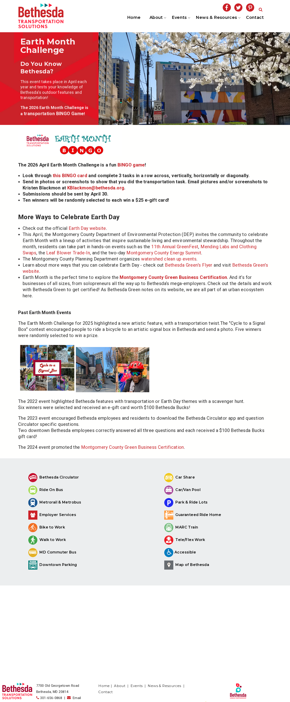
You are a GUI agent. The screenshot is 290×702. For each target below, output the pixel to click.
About (156, 17)
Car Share (184, 477)
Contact (255, 17)
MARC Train (186, 527)
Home (134, 17)
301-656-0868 (51, 698)
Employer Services (57, 515)
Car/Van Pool (187, 490)
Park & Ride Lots (191, 502)
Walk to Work (52, 540)
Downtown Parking (58, 565)
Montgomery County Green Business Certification (132, 447)
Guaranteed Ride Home (197, 515)
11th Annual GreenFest (174, 246)
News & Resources (216, 17)
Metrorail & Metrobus (60, 502)
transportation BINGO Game (54, 113)
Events (179, 17)
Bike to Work (52, 527)
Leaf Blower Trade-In (68, 252)
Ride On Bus (51, 490)
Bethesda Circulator (59, 477)
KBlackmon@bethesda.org (95, 188)
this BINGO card (70, 175)
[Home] (40, 26)
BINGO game (131, 165)
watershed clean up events (168, 259)
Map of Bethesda (191, 565)
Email (76, 698)
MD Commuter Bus (58, 552)
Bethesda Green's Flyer (189, 265)
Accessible (185, 552)
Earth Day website (87, 228)
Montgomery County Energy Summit (163, 252)
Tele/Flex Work (189, 540)
